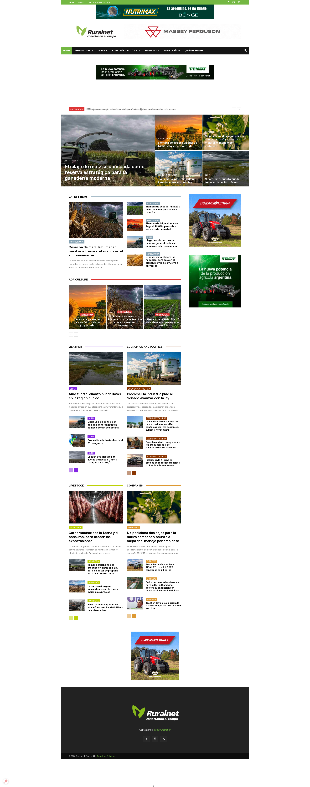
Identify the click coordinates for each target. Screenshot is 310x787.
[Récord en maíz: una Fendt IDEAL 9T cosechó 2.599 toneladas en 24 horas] (135, 565)
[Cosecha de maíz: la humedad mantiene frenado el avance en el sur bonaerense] (96, 220)
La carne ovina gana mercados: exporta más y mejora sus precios (103, 589)
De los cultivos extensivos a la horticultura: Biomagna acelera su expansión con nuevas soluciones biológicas (163, 586)
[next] (239, 109)
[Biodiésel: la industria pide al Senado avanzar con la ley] (178, 168)
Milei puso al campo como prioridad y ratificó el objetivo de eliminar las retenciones (131, 109)
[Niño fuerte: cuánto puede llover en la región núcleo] (225, 168)
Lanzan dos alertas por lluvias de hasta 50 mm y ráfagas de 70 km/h (102, 459)
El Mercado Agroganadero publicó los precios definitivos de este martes (105, 607)
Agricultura (83, 50)
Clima (101, 50)
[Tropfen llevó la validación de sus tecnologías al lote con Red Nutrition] (135, 603)
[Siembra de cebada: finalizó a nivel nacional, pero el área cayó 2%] (135, 208)
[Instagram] (233, 2)
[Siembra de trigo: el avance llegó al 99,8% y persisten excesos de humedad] (135, 225)
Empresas (151, 50)
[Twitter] (238, 2)
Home (66, 50)
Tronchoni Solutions (106, 756)
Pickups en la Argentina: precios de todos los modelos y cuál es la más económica (163, 463)
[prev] (234, 109)
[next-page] (76, 334)
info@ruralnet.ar (162, 729)
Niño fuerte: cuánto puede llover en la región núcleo (95, 396)
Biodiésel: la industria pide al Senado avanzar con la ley (150, 396)
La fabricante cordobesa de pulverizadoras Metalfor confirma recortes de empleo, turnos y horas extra (162, 425)
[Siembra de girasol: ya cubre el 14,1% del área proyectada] (178, 132)
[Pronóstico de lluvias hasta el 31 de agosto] (77, 440)
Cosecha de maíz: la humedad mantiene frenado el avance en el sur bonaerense (96, 251)
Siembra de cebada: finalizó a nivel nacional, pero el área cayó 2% (163, 209)
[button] (245, 50)
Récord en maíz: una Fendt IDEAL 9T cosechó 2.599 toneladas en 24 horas (161, 567)
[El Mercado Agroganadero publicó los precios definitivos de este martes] (77, 605)
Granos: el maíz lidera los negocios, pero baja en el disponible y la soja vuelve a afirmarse (162, 261)
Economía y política (125, 50)
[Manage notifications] (5, 781)
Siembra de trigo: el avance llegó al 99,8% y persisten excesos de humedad (162, 226)
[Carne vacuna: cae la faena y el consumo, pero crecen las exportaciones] (96, 507)
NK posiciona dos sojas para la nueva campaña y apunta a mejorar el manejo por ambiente (153, 537)
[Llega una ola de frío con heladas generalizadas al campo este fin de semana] (135, 242)
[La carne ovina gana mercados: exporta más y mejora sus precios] (77, 586)
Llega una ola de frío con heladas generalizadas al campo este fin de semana (161, 243)
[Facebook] (228, 2)
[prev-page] (71, 334)
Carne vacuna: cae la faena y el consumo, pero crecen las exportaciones (93, 537)
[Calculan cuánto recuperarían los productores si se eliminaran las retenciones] (135, 443)
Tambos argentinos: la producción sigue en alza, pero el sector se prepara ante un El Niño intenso (103, 569)
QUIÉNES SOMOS (194, 50)
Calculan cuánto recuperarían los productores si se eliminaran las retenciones (163, 445)
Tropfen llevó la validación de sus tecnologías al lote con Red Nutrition (163, 606)
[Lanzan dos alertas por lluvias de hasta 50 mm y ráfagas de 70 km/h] (77, 457)
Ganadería (170, 50)
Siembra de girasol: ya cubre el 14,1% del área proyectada (87, 322)
